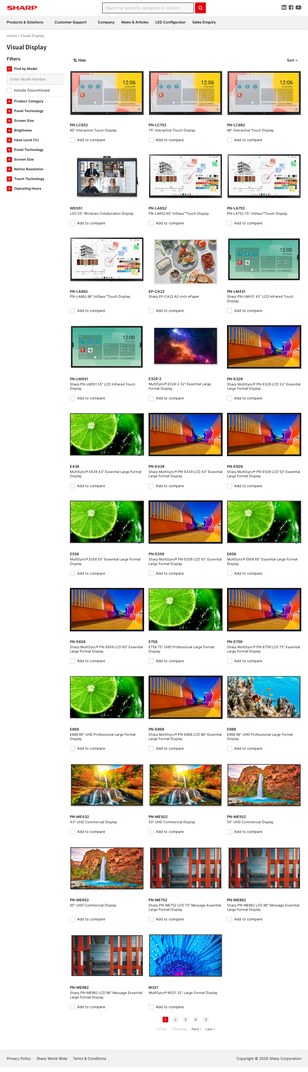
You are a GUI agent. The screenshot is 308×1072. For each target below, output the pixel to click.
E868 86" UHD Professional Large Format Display (103, 736)
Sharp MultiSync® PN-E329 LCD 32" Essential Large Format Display (264, 386)
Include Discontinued (32, 90)
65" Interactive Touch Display (93, 130)
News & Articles (135, 22)
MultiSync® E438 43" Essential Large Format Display (105, 474)
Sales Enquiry (204, 22)
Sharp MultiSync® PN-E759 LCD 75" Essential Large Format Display (263, 649)
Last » (210, 1029)
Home (12, 35)
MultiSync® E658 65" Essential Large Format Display (262, 561)
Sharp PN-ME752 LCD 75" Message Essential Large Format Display (185, 907)
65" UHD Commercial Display (93, 905)
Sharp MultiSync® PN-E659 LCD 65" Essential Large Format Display (106, 649)
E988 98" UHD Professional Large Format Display (260, 736)
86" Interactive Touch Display (250, 130)
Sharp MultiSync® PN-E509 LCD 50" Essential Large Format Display (263, 474)
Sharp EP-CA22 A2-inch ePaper (174, 296)
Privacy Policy (19, 1058)
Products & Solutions (25, 22)
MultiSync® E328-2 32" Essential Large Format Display (180, 386)
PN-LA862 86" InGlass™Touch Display (100, 296)
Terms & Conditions (89, 1058)
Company (106, 22)
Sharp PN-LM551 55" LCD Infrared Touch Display (102, 386)
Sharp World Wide (52, 1058)
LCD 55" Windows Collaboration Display (101, 213)
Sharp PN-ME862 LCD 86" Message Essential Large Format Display (263, 907)
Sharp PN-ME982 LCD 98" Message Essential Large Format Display (106, 995)
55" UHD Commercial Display (250, 822)
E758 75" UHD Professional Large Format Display (181, 649)
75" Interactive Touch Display (172, 130)
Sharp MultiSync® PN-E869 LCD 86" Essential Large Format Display (185, 736)
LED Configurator (170, 22)
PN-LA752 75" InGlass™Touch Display (257, 213)
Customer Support (71, 22)
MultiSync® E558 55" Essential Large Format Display (105, 561)
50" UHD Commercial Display (172, 822)
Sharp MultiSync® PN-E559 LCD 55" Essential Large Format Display (185, 561)
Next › (196, 1029)
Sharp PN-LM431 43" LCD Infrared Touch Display (260, 298)
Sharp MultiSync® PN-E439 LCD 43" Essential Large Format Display (186, 474)
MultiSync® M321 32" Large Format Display (183, 993)
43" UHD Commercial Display (93, 822)
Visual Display (32, 35)
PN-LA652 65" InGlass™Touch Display (179, 213)
